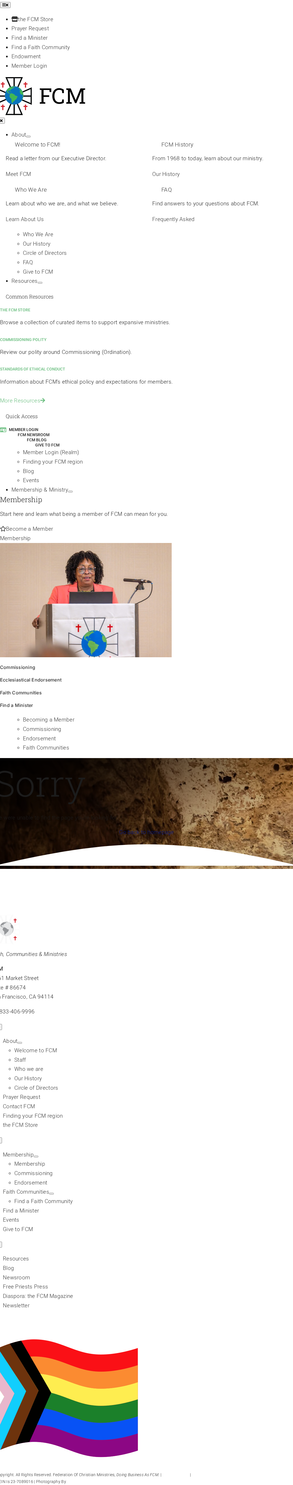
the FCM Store (15, 310)
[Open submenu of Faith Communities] (51, 1194)
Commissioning (17, 667)
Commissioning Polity (23, 339)
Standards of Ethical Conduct (32, 369)
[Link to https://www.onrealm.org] (3, 429)
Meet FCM (18, 174)
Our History (166, 174)
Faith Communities (21, 693)
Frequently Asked (173, 219)
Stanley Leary (79, 1481)
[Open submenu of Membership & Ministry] (70, 491)
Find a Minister (16, 705)
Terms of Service (207, 1474)
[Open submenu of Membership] (36, 1156)
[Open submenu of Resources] (40, 283)
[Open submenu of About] (28, 136)
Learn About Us (25, 219)
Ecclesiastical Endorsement (31, 680)
